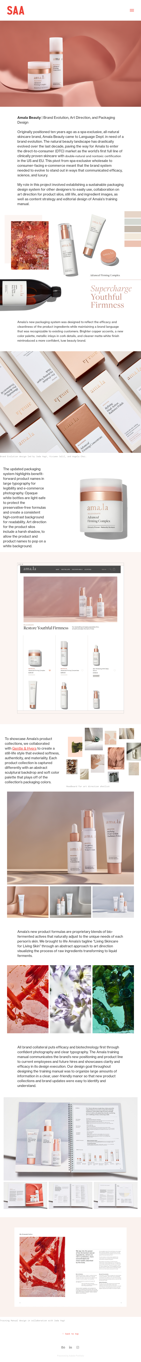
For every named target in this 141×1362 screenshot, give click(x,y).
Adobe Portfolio (76, 1355)
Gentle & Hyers (24, 748)
